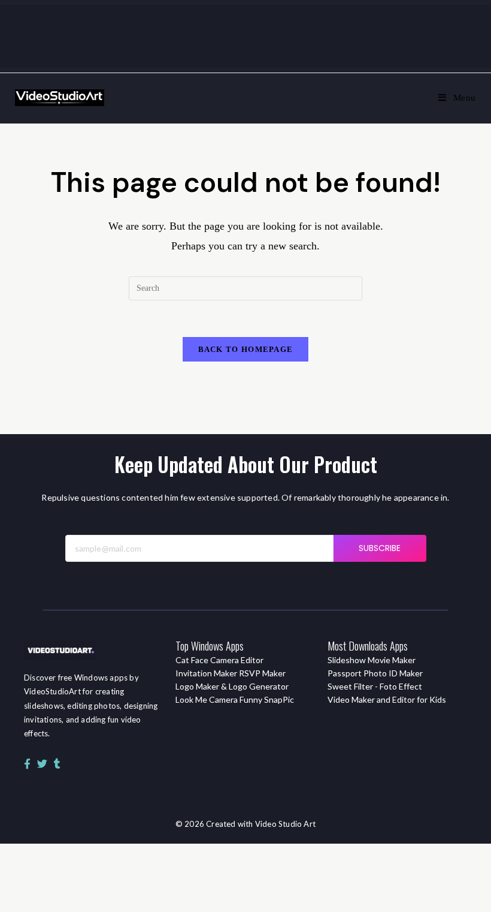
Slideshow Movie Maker (372, 660)
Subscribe (380, 548)
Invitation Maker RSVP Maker (230, 673)
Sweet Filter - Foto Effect (375, 686)
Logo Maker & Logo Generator (232, 686)
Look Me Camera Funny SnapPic (234, 699)
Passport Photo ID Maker (375, 673)
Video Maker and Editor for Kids (387, 699)
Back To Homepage (245, 349)
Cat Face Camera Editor (219, 660)
